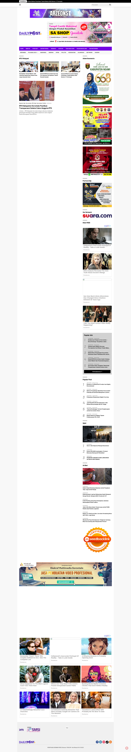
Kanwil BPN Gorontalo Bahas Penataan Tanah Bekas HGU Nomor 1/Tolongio (27, 75)
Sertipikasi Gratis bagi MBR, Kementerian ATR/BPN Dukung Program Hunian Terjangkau (49, 75)
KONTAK (60, 48)
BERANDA (23, 52)
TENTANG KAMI (70, 48)
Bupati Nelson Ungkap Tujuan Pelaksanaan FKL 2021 (95, 416)
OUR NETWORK (93, 48)
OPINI (57, 52)
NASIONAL (43, 52)
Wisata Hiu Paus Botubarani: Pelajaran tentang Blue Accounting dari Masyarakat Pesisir (96, 520)
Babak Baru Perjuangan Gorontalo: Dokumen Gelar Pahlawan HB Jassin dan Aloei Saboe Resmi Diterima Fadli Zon (99, 353)
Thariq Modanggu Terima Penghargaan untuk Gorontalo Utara (98, 409)
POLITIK (63, 52)
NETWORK (89, 52)
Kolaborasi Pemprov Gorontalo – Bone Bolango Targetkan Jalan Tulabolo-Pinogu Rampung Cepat (98, 340)
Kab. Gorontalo (27, 103)
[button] (110, 4)
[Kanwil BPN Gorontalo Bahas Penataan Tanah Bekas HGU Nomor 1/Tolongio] (28, 66)
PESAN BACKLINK (82, 48)
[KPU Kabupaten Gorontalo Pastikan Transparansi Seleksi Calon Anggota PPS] (36, 91)
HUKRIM (97, 52)
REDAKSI (53, 48)
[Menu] (20, 4)
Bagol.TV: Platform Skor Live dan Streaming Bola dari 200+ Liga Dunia (97, 514)
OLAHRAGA (81, 52)
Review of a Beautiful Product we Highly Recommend (98, 385)
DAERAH (51, 52)
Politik (44, 103)
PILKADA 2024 (32, 52)
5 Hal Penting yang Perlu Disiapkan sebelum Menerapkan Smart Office (95, 501)
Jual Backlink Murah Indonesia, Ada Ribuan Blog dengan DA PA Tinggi (97, 403)
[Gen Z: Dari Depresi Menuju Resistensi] (97, 434)
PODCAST (35, 48)
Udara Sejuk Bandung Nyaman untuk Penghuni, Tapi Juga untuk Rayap (96, 488)
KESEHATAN (71, 52)
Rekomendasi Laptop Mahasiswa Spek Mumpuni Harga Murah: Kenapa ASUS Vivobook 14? (97, 495)
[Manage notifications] (126, 748)
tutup (67, 727)
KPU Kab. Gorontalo (37, 103)
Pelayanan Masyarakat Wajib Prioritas (98, 397)
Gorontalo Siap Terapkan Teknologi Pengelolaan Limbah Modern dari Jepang (98, 366)
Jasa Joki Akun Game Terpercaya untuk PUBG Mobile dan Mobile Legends (96, 507)
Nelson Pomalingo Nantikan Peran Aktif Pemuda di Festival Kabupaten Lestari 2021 (98, 391)
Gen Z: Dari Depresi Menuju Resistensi (98, 445)
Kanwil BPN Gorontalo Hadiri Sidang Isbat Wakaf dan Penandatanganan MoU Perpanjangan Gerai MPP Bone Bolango (98, 359)
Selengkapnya (96, 371)
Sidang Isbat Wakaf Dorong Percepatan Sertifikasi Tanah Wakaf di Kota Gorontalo (98, 347)
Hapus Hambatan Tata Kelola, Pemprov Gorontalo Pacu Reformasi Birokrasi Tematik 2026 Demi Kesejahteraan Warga (69, 75)
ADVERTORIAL (44, 48)
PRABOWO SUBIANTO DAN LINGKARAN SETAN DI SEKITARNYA (98, 458)
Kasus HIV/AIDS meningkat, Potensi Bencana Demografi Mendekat (97, 452)
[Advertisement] (65, 559)
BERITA (28, 48)
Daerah (21, 103)
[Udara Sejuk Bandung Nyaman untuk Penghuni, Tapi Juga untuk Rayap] (97, 476)
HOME (21, 48)
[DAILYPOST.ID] (30, 33)
